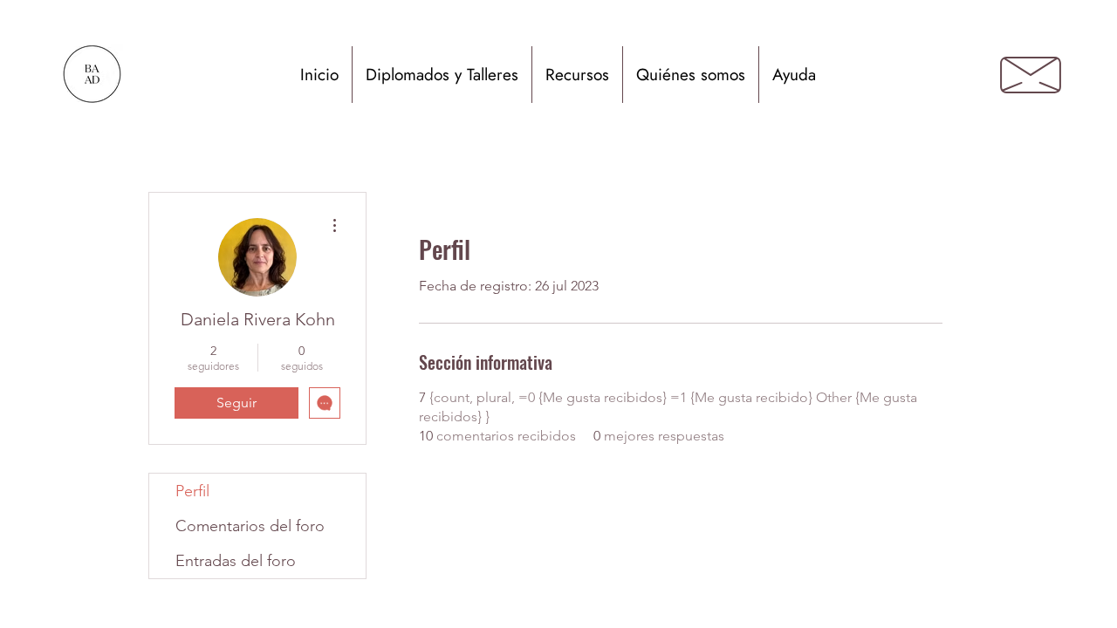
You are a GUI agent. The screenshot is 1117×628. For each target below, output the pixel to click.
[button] (442, 74)
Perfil (192, 491)
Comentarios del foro (250, 526)
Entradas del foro (235, 560)
